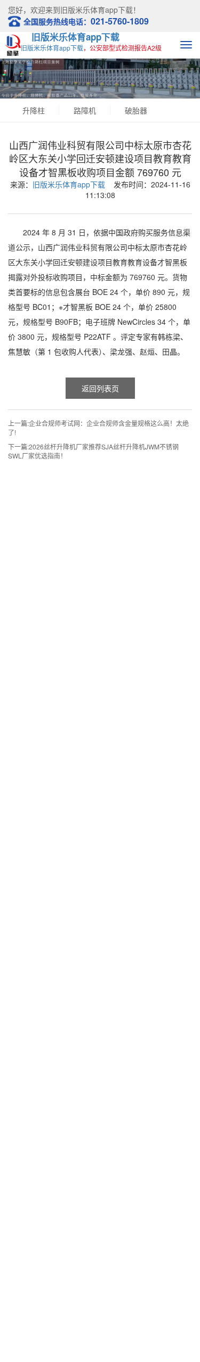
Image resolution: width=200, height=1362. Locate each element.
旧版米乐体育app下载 (75, 36)
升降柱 (33, 110)
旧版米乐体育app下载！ (100, 9)
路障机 (85, 110)
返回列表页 (100, 388)
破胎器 (136, 110)
